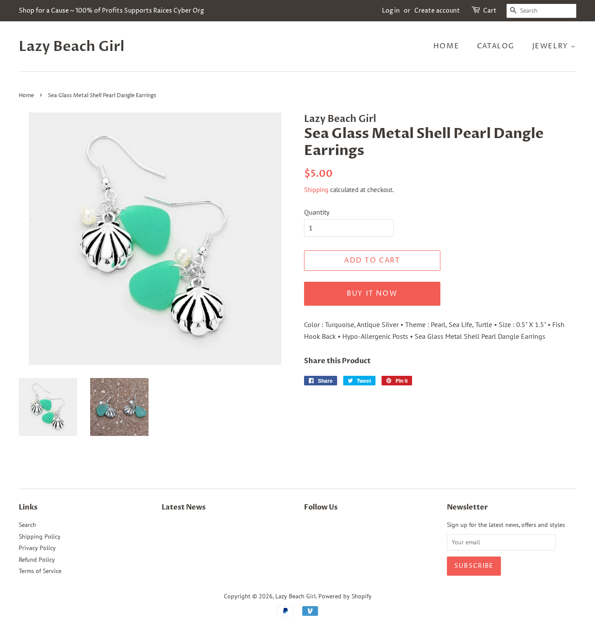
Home (446, 46)
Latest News (184, 507)
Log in (391, 11)
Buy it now (372, 293)
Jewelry (551, 46)
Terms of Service (40, 571)
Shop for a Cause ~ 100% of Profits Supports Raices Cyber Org (111, 11)
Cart (490, 11)
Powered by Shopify (345, 596)
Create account (437, 11)
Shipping (316, 190)
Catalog (495, 46)
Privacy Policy (37, 548)
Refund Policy (37, 560)
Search (27, 525)
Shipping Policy (40, 536)
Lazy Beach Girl (72, 46)
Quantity (316, 212)
